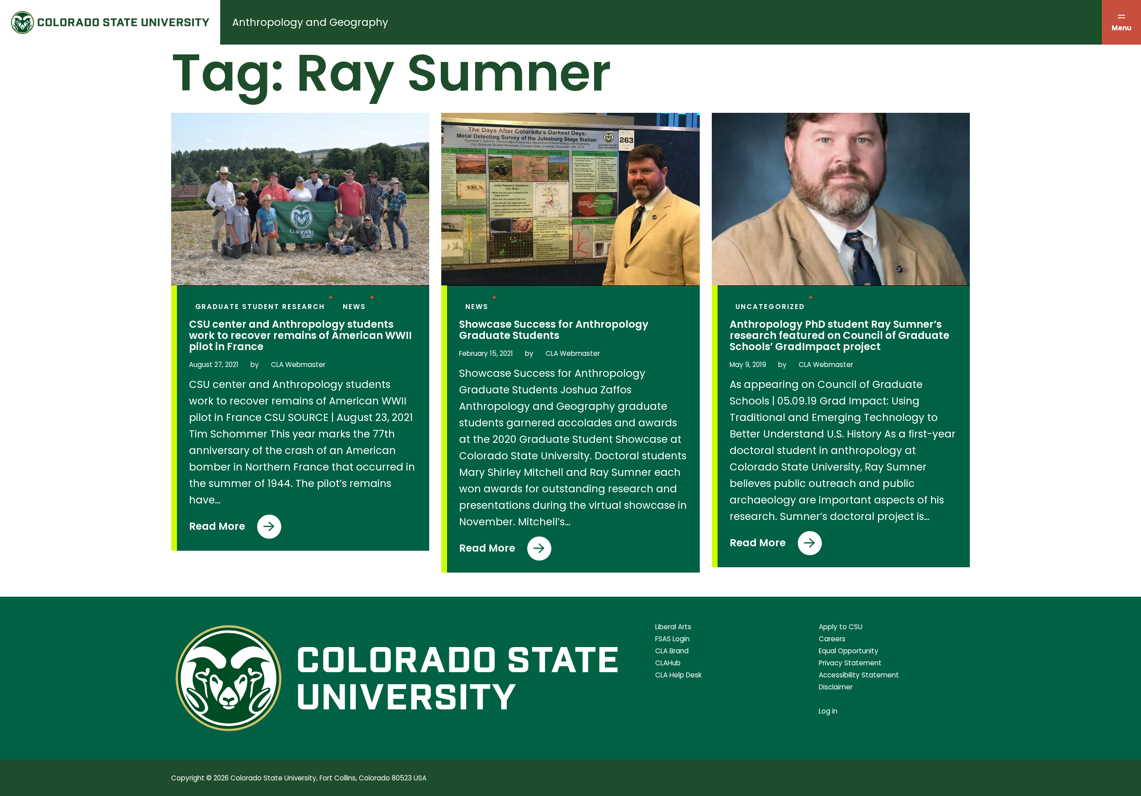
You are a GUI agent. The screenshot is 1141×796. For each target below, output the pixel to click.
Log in (828, 711)
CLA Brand (672, 651)
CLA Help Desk (678, 675)
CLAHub (668, 663)
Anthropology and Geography (310, 22)
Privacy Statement (850, 663)
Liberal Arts (673, 626)
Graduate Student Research (260, 306)
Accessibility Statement (859, 675)
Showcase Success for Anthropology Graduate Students (553, 330)
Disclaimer (836, 687)
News (354, 306)
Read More (225, 529)
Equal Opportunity (848, 651)
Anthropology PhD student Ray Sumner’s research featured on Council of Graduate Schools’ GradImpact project (839, 335)
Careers (832, 638)
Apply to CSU (840, 626)
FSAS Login (672, 638)
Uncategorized (770, 306)
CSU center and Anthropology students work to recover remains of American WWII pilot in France (300, 335)
